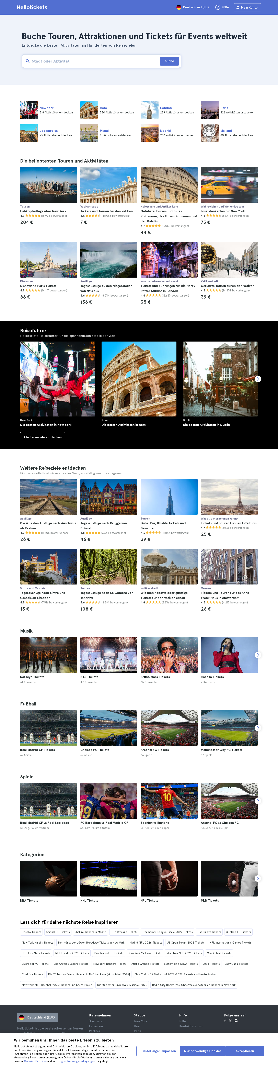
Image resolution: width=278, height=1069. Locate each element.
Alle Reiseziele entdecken (43, 437)
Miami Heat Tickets (219, 953)
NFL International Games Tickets (230, 942)
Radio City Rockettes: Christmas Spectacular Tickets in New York (194, 985)
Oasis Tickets (211, 963)
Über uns (95, 1021)
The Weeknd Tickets (124, 932)
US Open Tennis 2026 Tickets (186, 942)
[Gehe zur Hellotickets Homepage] (33, 7)
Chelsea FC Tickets (238, 932)
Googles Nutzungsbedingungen (75, 1061)
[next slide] (258, 655)
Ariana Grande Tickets (145, 963)
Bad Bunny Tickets (209, 932)
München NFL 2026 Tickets (184, 953)
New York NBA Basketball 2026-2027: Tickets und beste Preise (175, 974)
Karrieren (96, 1026)
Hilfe (182, 1021)
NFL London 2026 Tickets (72, 953)
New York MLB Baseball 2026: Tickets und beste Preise (57, 985)
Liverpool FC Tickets (35, 963)
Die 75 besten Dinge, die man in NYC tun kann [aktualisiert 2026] (89, 974)
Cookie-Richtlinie (35, 1061)
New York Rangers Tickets (110, 963)
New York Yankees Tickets (145, 953)
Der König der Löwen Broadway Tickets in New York (91, 942)
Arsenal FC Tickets (58, 932)
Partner (94, 1031)
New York (140, 1021)
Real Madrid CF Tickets (109, 953)
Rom (137, 1026)
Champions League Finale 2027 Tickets (167, 932)
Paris (137, 1031)
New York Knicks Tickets (37, 942)
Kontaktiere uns (190, 1026)
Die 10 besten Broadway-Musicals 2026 (122, 985)
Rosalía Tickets (31, 932)
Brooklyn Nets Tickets (36, 953)
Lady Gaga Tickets (236, 963)
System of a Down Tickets (181, 963)
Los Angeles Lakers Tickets (71, 963)
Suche (169, 61)
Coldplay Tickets (32, 974)
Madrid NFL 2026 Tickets (145, 942)
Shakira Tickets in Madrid (90, 932)
